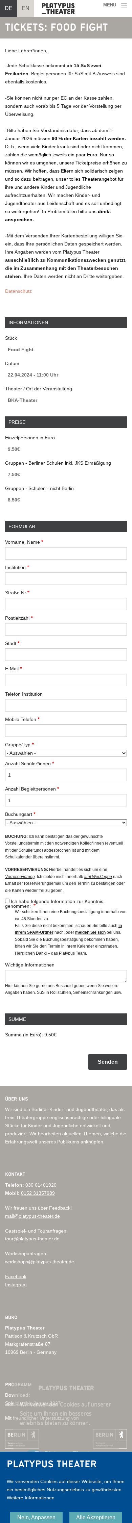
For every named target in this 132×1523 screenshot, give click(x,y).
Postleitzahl (17, 618)
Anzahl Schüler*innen (28, 763)
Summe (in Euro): (24, 1034)
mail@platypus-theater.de (32, 1216)
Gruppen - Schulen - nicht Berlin (39, 488)
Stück (11, 338)
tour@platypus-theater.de (32, 1238)
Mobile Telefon (20, 719)
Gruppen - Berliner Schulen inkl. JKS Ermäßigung (58, 463)
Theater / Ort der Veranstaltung (38, 388)
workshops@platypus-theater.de (39, 1261)
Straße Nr (15, 592)
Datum (12, 363)
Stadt (10, 643)
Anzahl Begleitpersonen (30, 788)
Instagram (16, 1284)
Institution (15, 567)
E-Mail (12, 668)
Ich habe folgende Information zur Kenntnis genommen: (54, 904)
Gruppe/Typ (17, 744)
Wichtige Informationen (29, 964)
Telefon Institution (24, 694)
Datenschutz (18, 291)
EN (25, 8)
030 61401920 (41, 1185)
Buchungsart (18, 814)
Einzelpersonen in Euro (30, 437)
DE (9, 8)
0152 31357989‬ (38, 1193)
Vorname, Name (22, 542)
